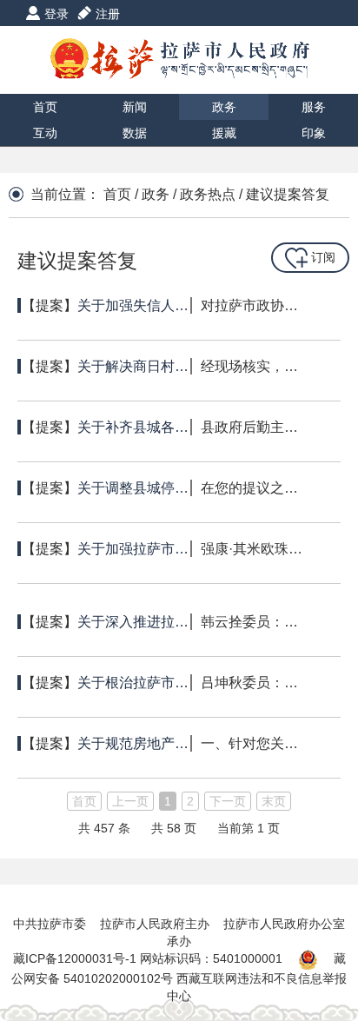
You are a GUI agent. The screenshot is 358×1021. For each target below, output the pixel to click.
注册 (108, 14)
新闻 (135, 107)
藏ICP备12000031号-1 (76, 958)
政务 (224, 107)
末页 (274, 801)
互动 (45, 133)
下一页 (227, 801)
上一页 (130, 801)
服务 (314, 107)
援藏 (224, 133)
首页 (45, 107)
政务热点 (207, 194)
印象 (314, 133)
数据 (135, 133)
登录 (56, 14)
